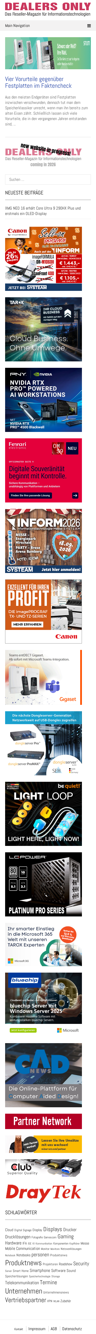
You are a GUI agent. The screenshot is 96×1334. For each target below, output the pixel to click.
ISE (29, 1243)
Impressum (36, 1328)
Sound (71, 1270)
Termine (48, 1282)
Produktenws (58, 1255)
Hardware (13, 1243)
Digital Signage (22, 1230)
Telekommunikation (22, 1283)
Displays (52, 1229)
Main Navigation (17, 25)
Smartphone (40, 1270)
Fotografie (37, 1237)
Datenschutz (72, 1328)
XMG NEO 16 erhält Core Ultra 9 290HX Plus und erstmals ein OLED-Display (43, 210)
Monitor (45, 1249)
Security (81, 1263)
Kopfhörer (74, 1243)
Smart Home (21, 1271)
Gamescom (50, 1237)
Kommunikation (44, 1243)
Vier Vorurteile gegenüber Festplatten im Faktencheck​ (38, 82)
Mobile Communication (22, 1248)
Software (58, 1270)
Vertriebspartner (25, 1300)
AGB (54, 1328)
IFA (25, 1243)
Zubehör (65, 1301)
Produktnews (23, 1263)
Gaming (66, 1236)
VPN (49, 1301)
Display (37, 1230)
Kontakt (18, 1329)
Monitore (55, 1249)
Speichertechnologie (39, 1276)
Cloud (9, 1230)
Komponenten (60, 1243)
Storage (55, 1276)
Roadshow (65, 1264)
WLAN (56, 1301)
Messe (85, 1243)
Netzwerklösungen (71, 1249)
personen (40, 1254)
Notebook (10, 1255)
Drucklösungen (17, 1237)
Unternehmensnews (56, 1292)
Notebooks (23, 1255)
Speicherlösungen (16, 1276)
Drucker (70, 1229)
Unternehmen (23, 1291)
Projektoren (50, 1264)
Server (8, 1271)
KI (34, 1243)
